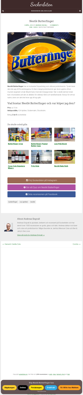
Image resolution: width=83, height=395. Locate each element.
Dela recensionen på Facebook (42, 194)
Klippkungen (9, 388)
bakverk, (59, 374)
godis (50, 374)
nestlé (32, 202)
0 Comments (54, 25)
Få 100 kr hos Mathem (69, 388)
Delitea (23, 388)
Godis (36, 27)
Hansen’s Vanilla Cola (12, 244)
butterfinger (13, 202)
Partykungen (36, 388)
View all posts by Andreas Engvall (31, 235)
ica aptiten (24, 202)
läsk (68, 374)
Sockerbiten (41, 4)
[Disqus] (41, 274)
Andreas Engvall (41, 25)
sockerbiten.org (23, 374)
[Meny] (80, 11)
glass (54, 374)
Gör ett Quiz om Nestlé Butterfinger (42, 187)
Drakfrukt (51, 388)
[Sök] (3, 11)
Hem (30, 27)
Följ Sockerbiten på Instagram (42, 180)
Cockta (76, 244)
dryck (63, 374)
